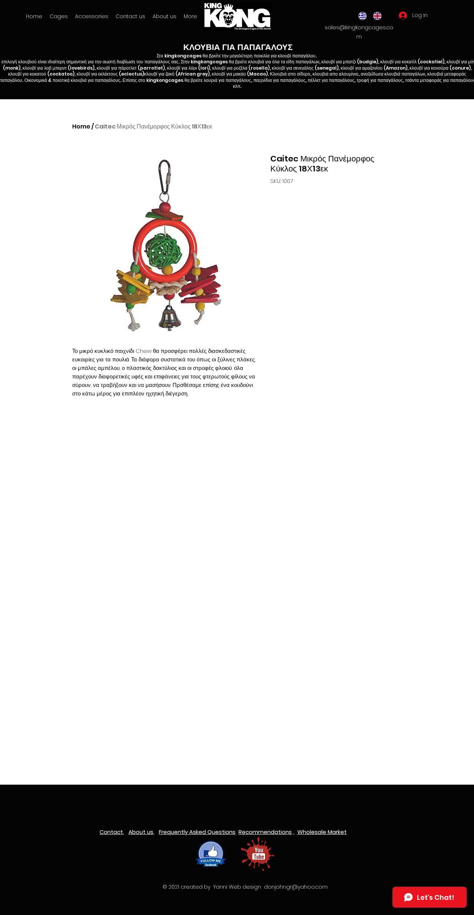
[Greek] (360, 15)
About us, (141, 832)
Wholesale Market (322, 832)
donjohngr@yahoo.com (296, 887)
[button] (91, 16)
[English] (375, 15)
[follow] (211, 854)
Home (81, 126)
